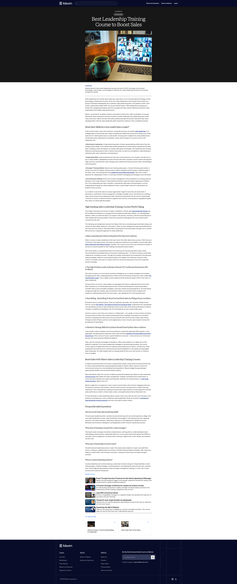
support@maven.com (141, 562)
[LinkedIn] (172, 579)
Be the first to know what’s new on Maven (137, 552)
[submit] (153, 557)
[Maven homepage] (66, 3)
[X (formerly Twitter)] (176, 579)
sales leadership (140, 131)
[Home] (66, 545)
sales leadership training (140, 211)
